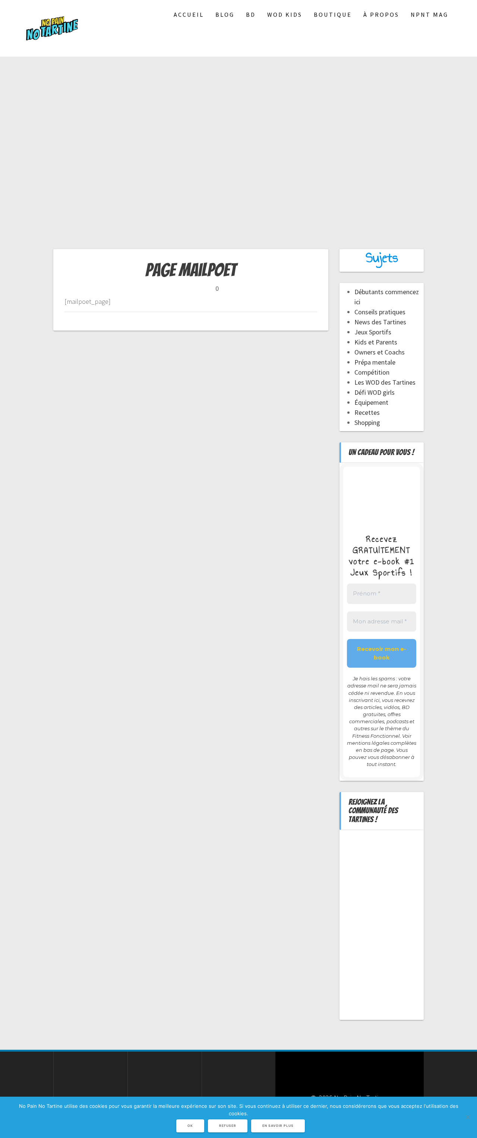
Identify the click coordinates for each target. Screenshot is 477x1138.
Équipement (371, 402)
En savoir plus (278, 1126)
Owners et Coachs (379, 352)
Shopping (367, 422)
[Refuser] (467, 1117)
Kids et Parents (375, 342)
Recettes (367, 412)
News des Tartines (380, 322)
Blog (224, 14)
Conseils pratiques (379, 312)
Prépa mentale (374, 362)
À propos (381, 14)
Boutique (333, 14)
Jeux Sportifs (372, 332)
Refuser (227, 1126)
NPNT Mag (429, 14)
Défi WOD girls (374, 392)
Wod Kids (284, 14)
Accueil (189, 14)
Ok (190, 1126)
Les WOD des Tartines (385, 382)
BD (251, 14)
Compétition (371, 372)
